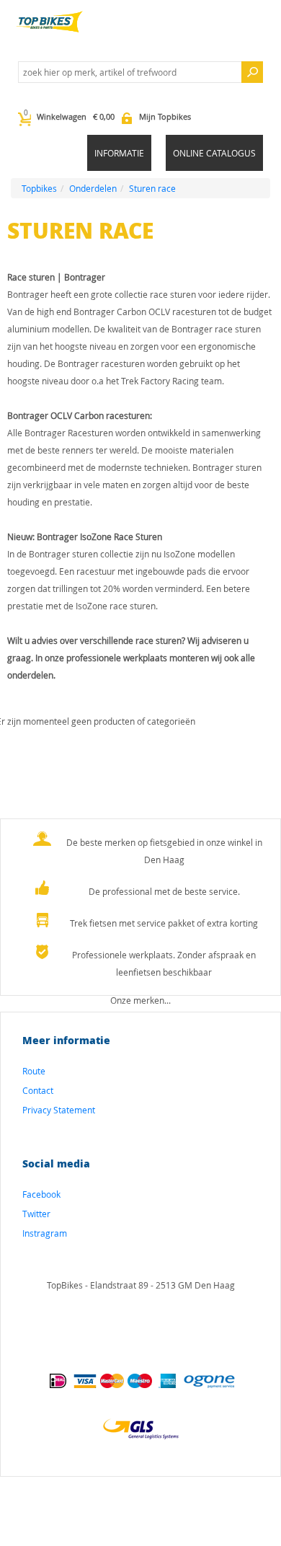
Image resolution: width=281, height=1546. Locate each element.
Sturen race (152, 188)
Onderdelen (93, 188)
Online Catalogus (214, 153)
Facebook (41, 1194)
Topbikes (39, 188)
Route (33, 1071)
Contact (37, 1090)
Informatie (119, 153)
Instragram (44, 1233)
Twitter (36, 1213)
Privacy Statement (58, 1110)
